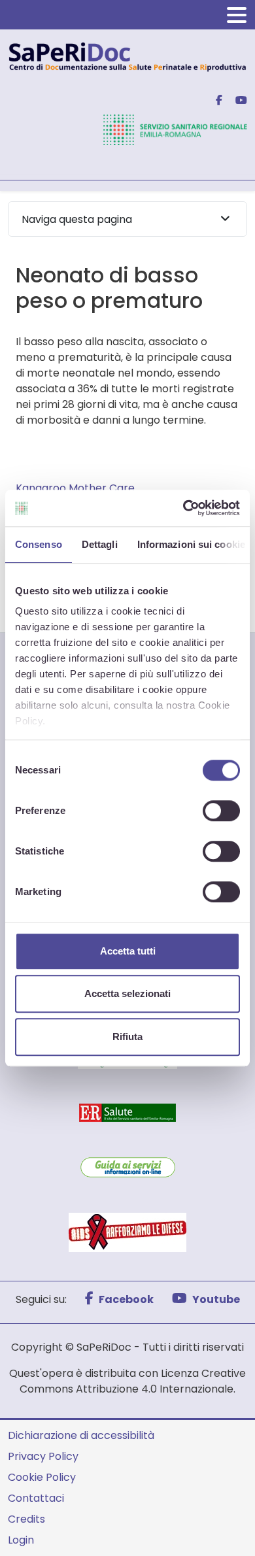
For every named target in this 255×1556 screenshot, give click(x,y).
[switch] (221, 810)
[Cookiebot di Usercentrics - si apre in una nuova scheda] (183, 507)
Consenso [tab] (38, 544)
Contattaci (36, 1498)
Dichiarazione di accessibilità (81, 1435)
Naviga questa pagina (77, 219)
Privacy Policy (43, 1456)
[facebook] (213, 100)
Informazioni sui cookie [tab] (191, 544)
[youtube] (236, 100)
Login (21, 1540)
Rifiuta (127, 1036)
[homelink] (127, 56)
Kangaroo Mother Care (75, 488)
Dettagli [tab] (100, 544)
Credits (26, 1519)
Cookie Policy (42, 1477)
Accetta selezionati (127, 993)
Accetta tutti (128, 950)
